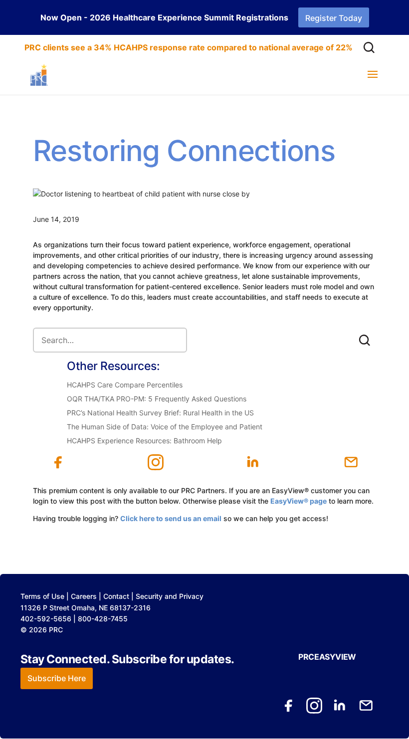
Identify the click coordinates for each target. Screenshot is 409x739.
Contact (116, 596)
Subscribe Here (56, 678)
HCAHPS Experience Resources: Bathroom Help (144, 440)
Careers (84, 596)
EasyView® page (298, 501)
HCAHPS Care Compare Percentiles (125, 384)
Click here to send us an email (170, 518)
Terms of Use (42, 596)
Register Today (333, 18)
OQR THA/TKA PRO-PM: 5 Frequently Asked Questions (156, 398)
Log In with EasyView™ (122, 529)
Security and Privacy (170, 596)
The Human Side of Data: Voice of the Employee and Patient (164, 426)
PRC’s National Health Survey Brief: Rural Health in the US (160, 412)
